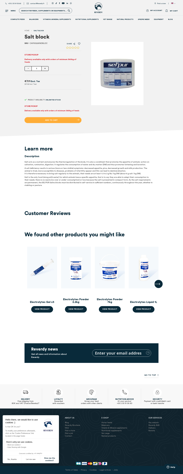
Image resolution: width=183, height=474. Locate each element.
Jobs (116, 470)
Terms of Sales (71, 470)
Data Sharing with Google (17, 447)
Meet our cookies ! (14, 445)
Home (27, 30)
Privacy (84, 470)
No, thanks (12, 459)
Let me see (31, 459)
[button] (173, 3)
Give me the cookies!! (49, 459)
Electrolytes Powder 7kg (110, 300)
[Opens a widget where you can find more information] (171, 467)
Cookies (93, 470)
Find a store (161, 3)
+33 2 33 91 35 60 (14, 3)
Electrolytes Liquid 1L (143, 302)
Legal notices (105, 470)
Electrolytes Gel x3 (42, 302)
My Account (156, 10)
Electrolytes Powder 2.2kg (76, 300)
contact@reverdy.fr (37, 3)
